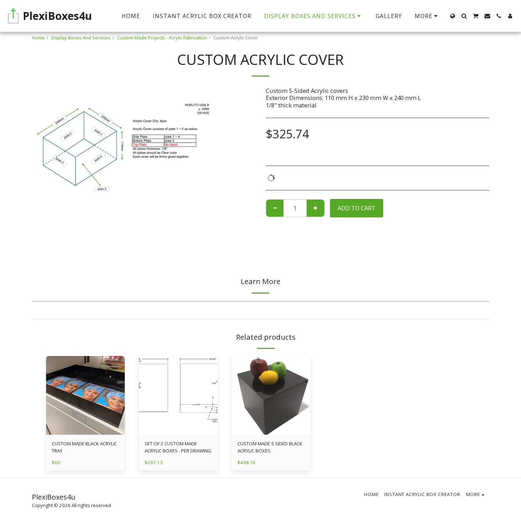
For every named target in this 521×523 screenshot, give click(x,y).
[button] (464, 16)
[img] (85, 395)
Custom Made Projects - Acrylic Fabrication (162, 37)
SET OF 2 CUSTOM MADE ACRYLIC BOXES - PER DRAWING (178, 447)
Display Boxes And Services (81, 37)
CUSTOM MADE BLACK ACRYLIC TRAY (84, 447)
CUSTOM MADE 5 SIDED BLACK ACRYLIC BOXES (269, 447)
